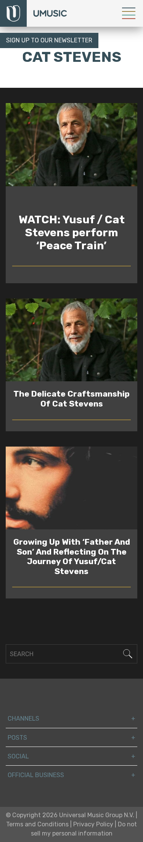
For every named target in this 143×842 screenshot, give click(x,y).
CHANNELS (23, 718)
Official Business (36, 775)
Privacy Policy (93, 824)
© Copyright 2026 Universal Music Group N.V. (70, 815)
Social (18, 756)
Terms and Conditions (37, 824)
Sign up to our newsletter (49, 40)
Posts (17, 737)
